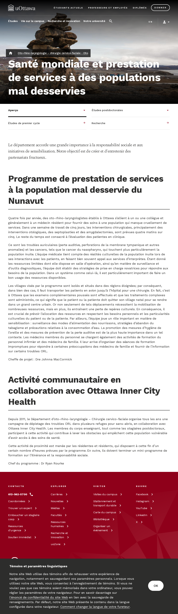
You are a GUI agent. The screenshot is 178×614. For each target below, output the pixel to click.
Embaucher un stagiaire (23, 517)
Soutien (19, 537)
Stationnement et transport (104, 503)
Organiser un (101, 528)
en (151, 22)
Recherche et (59, 535)
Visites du (105, 494)
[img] (21, 7)
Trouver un (20, 508)
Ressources (15, 528)
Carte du (104, 512)
